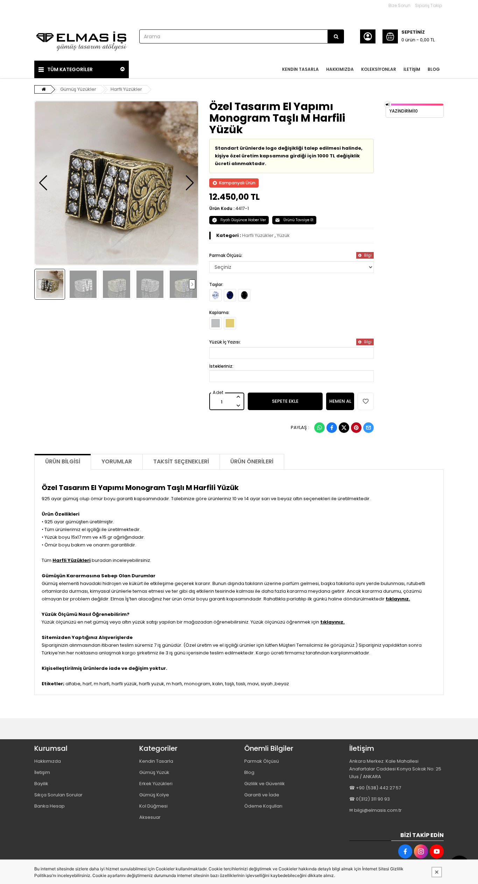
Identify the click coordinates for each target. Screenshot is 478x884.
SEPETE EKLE (285, 401)
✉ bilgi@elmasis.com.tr (375, 810)
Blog (249, 772)
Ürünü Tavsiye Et (298, 220)
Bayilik (41, 783)
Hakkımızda (47, 761)
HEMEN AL (340, 401)
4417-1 (242, 208)
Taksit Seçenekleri (181, 461)
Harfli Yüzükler (126, 89)
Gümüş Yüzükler (78, 89)
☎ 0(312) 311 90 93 (369, 799)
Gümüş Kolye (154, 794)
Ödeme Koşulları (263, 806)
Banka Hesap (49, 806)
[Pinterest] (356, 427)
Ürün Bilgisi (62, 461)
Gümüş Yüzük (154, 772)
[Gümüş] (215, 323)
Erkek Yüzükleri (156, 783)
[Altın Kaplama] (230, 323)
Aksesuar (150, 817)
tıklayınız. (398, 599)
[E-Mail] (368, 427)
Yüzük (283, 235)
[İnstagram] (421, 851)
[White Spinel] (215, 295)
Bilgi (367, 255)
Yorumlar (116, 461)
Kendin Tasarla (156, 761)
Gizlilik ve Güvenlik (264, 783)
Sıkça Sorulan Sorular (58, 794)
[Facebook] (331, 427)
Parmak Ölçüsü (261, 761)
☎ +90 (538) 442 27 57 (375, 787)
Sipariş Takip (428, 5)
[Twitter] (344, 427)
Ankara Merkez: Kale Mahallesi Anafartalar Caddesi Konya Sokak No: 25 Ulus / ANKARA (395, 769)
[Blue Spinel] (230, 295)
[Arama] (336, 36)
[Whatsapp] (319, 427)
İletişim (42, 772)
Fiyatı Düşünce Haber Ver (243, 220)
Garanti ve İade (261, 794)
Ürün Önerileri (251, 461)
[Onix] (244, 295)
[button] (43, 183)
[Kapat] (436, 872)
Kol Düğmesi (153, 806)
